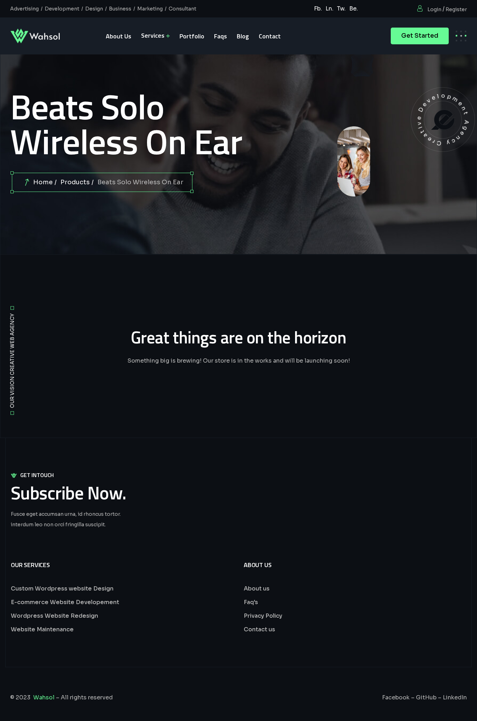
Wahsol (43, 697)
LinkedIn (455, 697)
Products (75, 182)
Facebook (396, 697)
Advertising (24, 9)
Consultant (182, 9)
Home (43, 182)
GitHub (426, 697)
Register (456, 9)
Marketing (150, 9)
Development (62, 9)
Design (94, 9)
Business (120, 9)
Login (434, 9)
